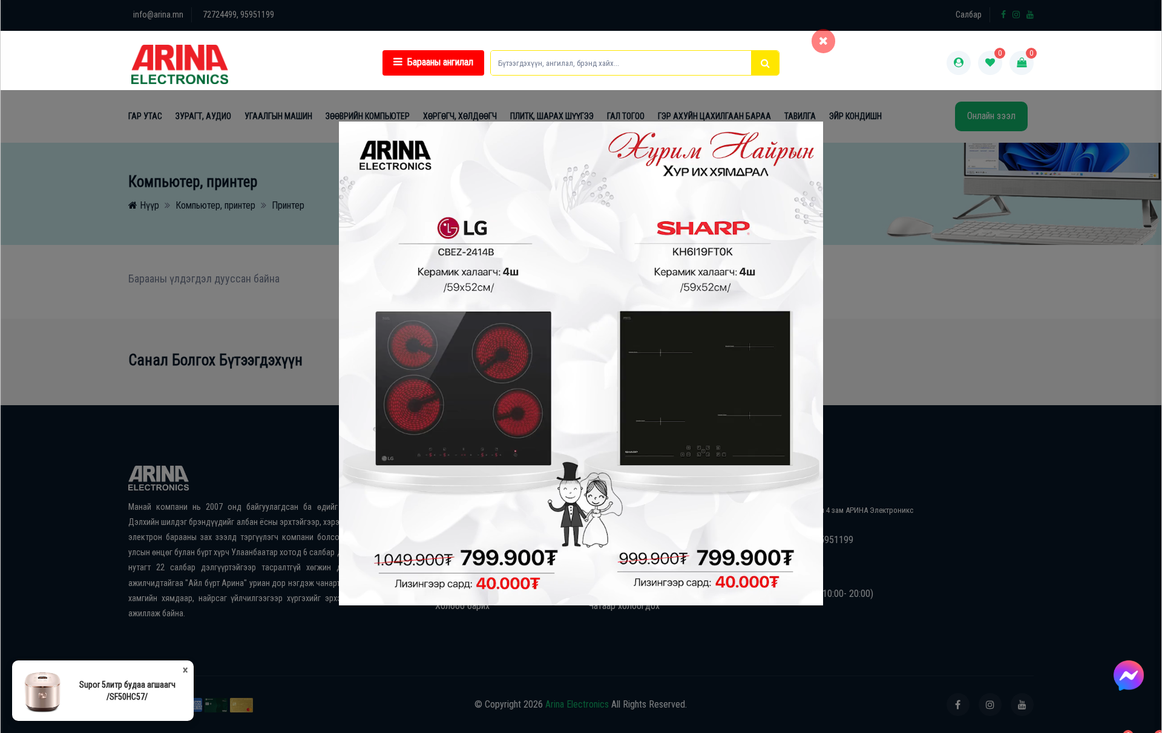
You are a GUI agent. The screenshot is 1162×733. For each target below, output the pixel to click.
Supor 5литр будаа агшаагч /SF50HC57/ (127, 691)
